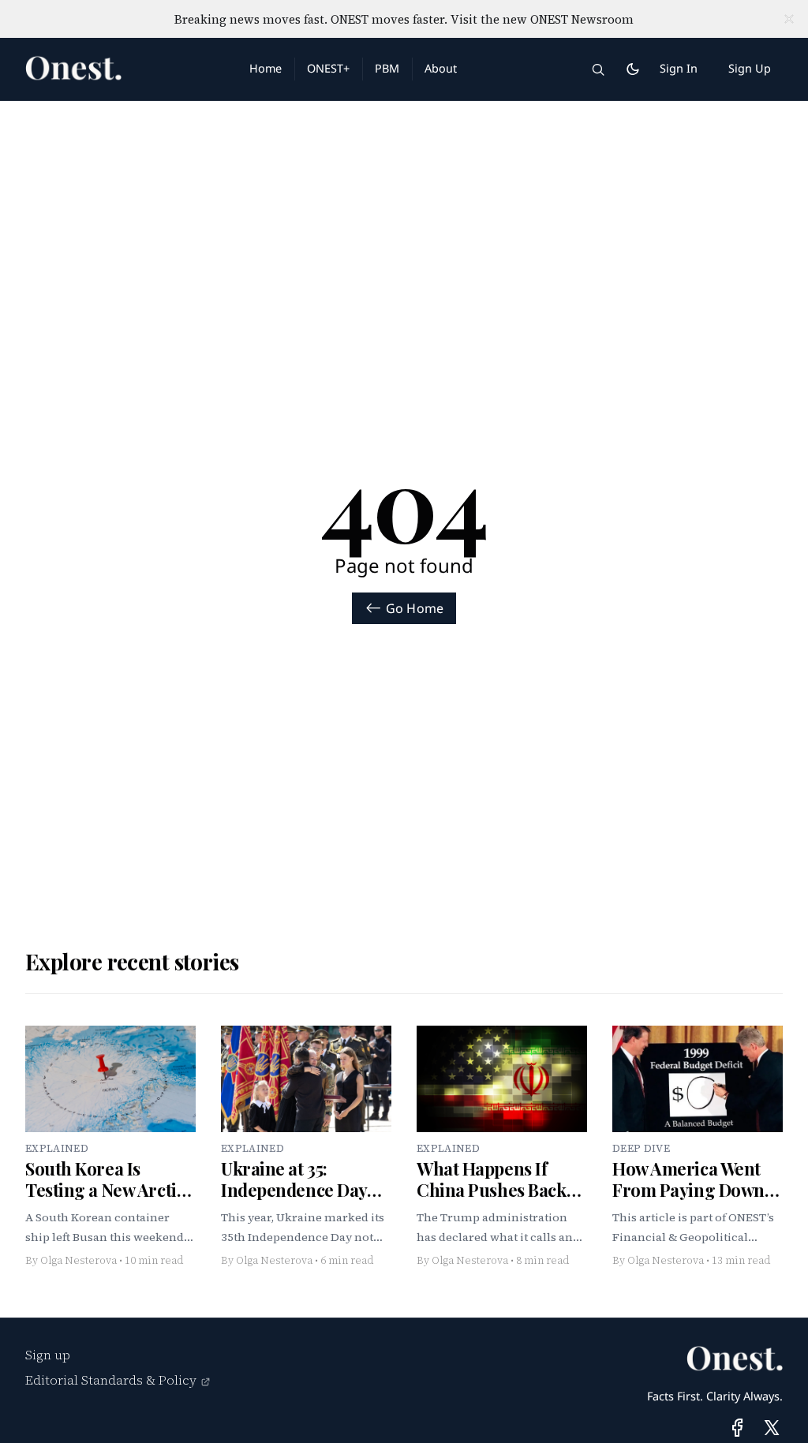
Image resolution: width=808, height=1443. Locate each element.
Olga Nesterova (78, 1260)
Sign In (679, 68)
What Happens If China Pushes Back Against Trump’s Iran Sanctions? (500, 1201)
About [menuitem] (441, 68)
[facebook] (737, 1427)
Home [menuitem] (265, 68)
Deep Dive (641, 1148)
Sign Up (750, 68)
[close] (789, 19)
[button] (598, 69)
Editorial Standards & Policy (110, 1380)
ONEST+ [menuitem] (328, 68)
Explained (56, 1148)
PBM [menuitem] (387, 68)
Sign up (47, 1354)
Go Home (414, 608)
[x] (772, 1427)
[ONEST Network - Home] (118, 69)
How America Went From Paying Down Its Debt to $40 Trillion (688, 1201)
